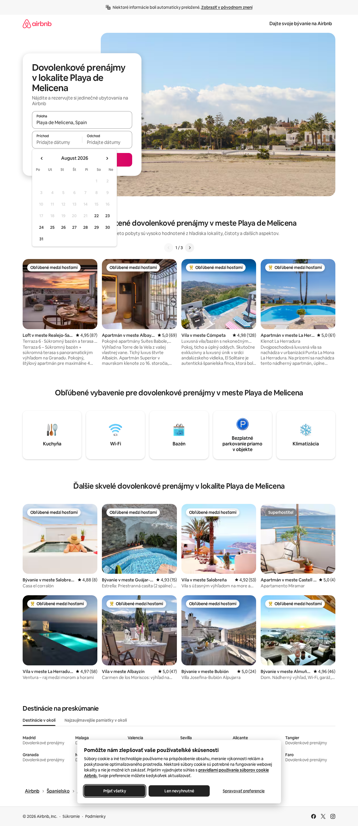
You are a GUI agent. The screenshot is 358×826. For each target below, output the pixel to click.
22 (96, 215)
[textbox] (57, 142)
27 (74, 227)
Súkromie (71, 816)
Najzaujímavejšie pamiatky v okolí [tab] (96, 720)
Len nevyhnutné (179, 790)
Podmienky (95, 816)
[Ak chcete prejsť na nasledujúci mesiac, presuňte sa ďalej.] (107, 158)
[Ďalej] (189, 247)
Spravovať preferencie (244, 790)
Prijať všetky (114, 790)
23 (107, 215)
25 (52, 227)
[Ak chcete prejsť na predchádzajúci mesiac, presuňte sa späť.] (42, 158)
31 (41, 238)
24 (41, 227)
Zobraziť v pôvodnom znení (226, 7)
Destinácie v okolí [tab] (39, 720)
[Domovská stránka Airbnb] (37, 24)
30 (107, 227)
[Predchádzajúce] (168, 247)
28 (85, 227)
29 (96, 227)
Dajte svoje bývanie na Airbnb (300, 24)
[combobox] (82, 122)
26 (63, 227)
